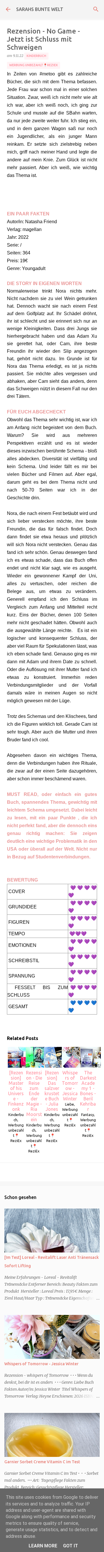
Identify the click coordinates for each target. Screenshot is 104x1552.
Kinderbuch (36, 56)
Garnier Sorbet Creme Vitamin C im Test (42, 1461)
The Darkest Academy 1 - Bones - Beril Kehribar (88, 1091)
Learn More (43, 1546)
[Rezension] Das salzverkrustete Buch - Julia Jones (51, 1091)
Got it (70, 1546)
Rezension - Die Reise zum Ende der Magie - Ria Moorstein (34, 1096)
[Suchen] (95, 9)
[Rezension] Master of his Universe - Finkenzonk (16, 1091)
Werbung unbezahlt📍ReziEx (33, 65)
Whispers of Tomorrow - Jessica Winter (70, 1085)
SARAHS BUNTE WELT (39, 9)
